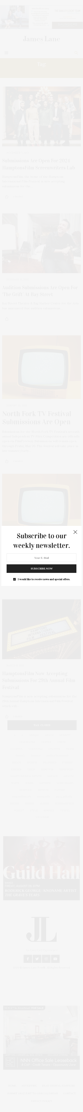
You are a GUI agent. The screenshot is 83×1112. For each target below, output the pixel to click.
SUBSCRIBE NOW (42, 568)
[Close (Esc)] (75, 532)
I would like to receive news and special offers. (44, 579)
